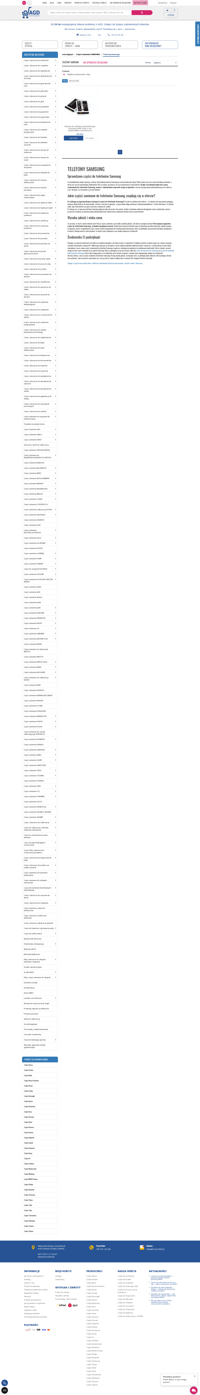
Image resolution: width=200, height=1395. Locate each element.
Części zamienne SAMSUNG (34, 750)
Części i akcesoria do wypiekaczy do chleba (38, 397)
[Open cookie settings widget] (4, 1390)
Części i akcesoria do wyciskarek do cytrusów (37, 382)
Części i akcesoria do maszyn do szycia (36, 158)
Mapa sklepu (29, 1306)
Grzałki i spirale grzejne (33, 967)
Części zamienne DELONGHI (34, 515)
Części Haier (28, 1122)
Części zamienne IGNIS (32, 587)
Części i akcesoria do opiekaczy (36, 220)
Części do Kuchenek (126, 1276)
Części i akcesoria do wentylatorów (37, 376)
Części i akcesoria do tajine (34, 342)
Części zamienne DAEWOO (34, 520)
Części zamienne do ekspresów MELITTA (36, 650)
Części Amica (28, 1065)
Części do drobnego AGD (128, 1286)
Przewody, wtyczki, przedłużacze (36, 1008)
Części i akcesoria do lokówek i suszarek (36, 143)
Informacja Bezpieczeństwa (35, 1317)
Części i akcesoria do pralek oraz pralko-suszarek (36, 866)
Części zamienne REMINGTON (35, 716)
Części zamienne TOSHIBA (34, 776)
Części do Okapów (125, 1302)
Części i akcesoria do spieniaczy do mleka (37, 288)
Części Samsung (29, 1195)
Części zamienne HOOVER (34, 574)
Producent (65, 71)
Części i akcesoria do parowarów (36, 233)
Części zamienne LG (31, 628)
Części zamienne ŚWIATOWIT (35, 765)
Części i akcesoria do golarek (35, 96)
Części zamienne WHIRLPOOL (35, 807)
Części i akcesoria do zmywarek (36, 903)
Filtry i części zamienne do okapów (37, 977)
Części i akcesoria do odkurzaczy (36, 822)
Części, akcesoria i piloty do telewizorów (34, 909)
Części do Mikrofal (125, 1299)
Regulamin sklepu (31, 1293)
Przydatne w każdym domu (34, 424)
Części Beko (28, 1075)
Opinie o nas (29, 1283)
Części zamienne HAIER (32, 558)
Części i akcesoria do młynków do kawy (37, 173)
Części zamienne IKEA (32, 592)
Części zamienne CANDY (33, 499)
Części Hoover (28, 1132)
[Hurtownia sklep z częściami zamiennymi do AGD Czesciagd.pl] (31, 12)
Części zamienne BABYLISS (34, 463)
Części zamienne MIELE (32, 667)
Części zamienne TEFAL (32, 770)
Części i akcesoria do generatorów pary (37, 84)
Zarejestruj (162, 3)
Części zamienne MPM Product (35, 662)
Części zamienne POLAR (33, 726)
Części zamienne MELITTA (33, 657)
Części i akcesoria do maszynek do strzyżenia (37, 166)
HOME (44, 2)
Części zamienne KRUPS (33, 623)
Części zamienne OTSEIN (33, 706)
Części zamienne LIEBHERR (34, 633)
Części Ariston (28, 1070)
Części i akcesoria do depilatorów (37, 71)
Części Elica (28, 1112)
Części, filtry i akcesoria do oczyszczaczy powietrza (34, 851)
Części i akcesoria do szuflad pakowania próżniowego (35, 331)
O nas (59, 2)
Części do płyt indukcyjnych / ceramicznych (35, 843)
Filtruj (65, 81)
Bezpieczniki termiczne (32, 939)
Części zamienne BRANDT (34, 483)
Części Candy (28, 1091)
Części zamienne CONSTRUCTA (36, 504)
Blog (52, 2)
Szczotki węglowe (30, 1024)
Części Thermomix (30, 1215)
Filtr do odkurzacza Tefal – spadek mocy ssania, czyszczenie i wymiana (162, 1302)
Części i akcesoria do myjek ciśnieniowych (34, 196)
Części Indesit (28, 1143)
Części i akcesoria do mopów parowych (35, 188)
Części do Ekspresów (126, 1296)
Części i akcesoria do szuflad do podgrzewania (36, 323)
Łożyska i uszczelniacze (33, 998)
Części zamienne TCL (32, 791)
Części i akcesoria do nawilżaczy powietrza (36, 214)
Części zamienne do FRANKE (34, 543)
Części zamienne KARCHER (34, 613)
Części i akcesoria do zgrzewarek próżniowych (36, 405)
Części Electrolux (29, 1106)
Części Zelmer (28, 1231)
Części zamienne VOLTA (33, 802)
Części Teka (28, 1210)
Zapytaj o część (140, 2)
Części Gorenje (29, 1117)
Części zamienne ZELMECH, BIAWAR (37, 812)
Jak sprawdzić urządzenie (120, 2)
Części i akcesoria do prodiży (35, 269)
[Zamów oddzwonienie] (4, 1383)
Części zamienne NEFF (32, 685)
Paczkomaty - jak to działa (66, 1299)
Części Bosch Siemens (31, 1080)
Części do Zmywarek (126, 1309)
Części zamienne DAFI (32, 525)
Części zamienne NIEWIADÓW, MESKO (38, 695)
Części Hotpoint (29, 1137)
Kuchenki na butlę (30, 982)
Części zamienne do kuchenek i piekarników (36, 874)
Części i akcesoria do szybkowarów (37, 337)
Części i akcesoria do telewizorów (37, 355)
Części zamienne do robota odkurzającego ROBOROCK (34, 733)
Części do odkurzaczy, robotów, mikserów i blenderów (36, 829)
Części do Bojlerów (125, 1313)
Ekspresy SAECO (30, 949)
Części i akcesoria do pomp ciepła (37, 259)
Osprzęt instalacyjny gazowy (35, 1040)
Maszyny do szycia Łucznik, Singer (37, 1003)
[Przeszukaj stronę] (142, 12)
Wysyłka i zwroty (99, 2)
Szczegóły (89, 138)
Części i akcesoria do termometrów (37, 360)
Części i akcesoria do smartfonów (37, 282)
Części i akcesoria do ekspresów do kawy (37, 859)
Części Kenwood (29, 1148)
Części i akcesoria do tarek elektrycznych (34, 349)
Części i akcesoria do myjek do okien (38, 203)
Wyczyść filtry (74, 81)
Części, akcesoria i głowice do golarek (38, 923)
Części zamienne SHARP (33, 760)
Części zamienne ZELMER (33, 817)
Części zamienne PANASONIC (35, 711)
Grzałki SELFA (29, 972)
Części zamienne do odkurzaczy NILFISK (36, 678)
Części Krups (28, 1153)
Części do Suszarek (126, 1306)
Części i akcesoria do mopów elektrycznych (35, 181)
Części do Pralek (124, 1279)
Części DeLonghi (29, 1096)
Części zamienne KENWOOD (34, 618)
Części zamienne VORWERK (34, 796)
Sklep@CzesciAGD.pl (155, 1249)
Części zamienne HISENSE (33, 564)
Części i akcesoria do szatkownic (36, 310)
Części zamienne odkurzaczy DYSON (38, 509)
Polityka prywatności (32, 1300)
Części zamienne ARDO (33, 440)
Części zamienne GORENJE (34, 553)
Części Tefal (28, 1205)
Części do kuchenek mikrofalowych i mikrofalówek (37, 889)
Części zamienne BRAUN (33, 494)
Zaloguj (173, 3)
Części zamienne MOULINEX (34, 672)
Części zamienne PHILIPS (33, 721)
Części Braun (28, 1086)
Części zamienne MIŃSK (33, 644)
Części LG (27, 1158)
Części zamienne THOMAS (34, 781)
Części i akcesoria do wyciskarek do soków (37, 390)
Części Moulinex (29, 1174)
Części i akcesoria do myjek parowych (38, 208)
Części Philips (28, 1184)
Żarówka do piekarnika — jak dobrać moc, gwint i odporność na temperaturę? (163, 1295)
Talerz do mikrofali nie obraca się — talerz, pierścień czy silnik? (164, 1283)
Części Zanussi (29, 1226)
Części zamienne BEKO (32, 473)
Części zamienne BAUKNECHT (35, 468)
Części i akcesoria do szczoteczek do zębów (38, 316)
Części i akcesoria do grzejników (36, 107)
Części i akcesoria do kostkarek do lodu (37, 123)
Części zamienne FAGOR (33, 548)
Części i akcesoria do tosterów (35, 366)
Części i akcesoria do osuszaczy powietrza (36, 227)
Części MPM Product (30, 1179)
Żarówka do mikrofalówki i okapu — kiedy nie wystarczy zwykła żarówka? (163, 1289)
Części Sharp (28, 1200)
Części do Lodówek (125, 1283)
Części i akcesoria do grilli (34, 101)
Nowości (67, 2)
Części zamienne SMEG (32, 755)
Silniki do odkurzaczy (32, 1019)
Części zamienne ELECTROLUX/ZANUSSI (32, 531)
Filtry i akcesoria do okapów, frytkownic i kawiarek (35, 960)
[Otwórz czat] (194, 1390)
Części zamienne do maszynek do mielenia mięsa (37, 417)
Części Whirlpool (29, 1221)
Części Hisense (29, 1127)
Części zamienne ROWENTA (34, 739)
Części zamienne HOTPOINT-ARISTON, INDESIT (38, 580)
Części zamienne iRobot (33, 597)
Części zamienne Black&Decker (36, 489)
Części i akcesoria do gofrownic (36, 91)
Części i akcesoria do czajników (36, 65)
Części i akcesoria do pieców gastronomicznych (35, 252)
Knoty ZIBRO (28, 993)
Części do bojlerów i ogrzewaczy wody (39, 928)
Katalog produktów (32, 1313)
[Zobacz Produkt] (80, 106)
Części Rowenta (29, 1189)
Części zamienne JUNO (32, 602)
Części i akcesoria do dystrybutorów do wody (38, 77)
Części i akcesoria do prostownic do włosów (38, 275)
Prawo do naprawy (32, 1286)
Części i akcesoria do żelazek (35, 411)
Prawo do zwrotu (82, 2)
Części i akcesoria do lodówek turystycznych (35, 131)
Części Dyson (28, 1101)
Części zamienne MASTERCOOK (36, 639)
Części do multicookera (33, 933)
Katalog (27, 1279)
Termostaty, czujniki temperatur (36, 1029)
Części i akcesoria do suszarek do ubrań (37, 896)
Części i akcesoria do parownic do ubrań (37, 245)
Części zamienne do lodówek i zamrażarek (35, 881)
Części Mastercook (30, 1169)
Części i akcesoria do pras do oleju (37, 264)
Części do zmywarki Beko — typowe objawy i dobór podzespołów (162, 1277)
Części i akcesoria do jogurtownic (37, 117)
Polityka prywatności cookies (36, 1289)
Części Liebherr (29, 1163)
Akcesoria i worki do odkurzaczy (36, 445)
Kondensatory (29, 988)
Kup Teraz (74, 138)
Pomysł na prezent (31, 1014)
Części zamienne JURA (32, 608)
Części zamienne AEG (32, 429)
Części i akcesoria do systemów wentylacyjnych (36, 303)
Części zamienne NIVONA (33, 700)
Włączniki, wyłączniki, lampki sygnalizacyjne (34, 1046)
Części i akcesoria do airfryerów (36, 60)
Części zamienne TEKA (32, 786)
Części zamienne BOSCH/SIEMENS (36, 478)
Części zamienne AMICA (33, 434)
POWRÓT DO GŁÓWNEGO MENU (36, 1059)
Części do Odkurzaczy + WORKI (130, 1316)
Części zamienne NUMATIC (34, 690)
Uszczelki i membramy (32, 1034)
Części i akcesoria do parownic (36, 238)
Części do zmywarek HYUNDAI (35, 569)
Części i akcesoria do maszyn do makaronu (36, 151)
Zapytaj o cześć (85, 35)
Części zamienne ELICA (32, 538)
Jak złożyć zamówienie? (33, 1276)
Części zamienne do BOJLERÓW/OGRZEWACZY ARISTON (37, 456)
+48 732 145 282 (117, 35)
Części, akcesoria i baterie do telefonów (35, 916)
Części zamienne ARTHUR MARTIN (37, 450)
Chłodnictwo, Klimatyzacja (34, 944)
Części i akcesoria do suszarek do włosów (37, 295)
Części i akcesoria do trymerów (36, 371)
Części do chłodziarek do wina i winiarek (36, 836)
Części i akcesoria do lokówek (35, 137)
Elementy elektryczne (32, 954)
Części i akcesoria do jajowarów (36, 112)
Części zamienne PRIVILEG (34, 744)
